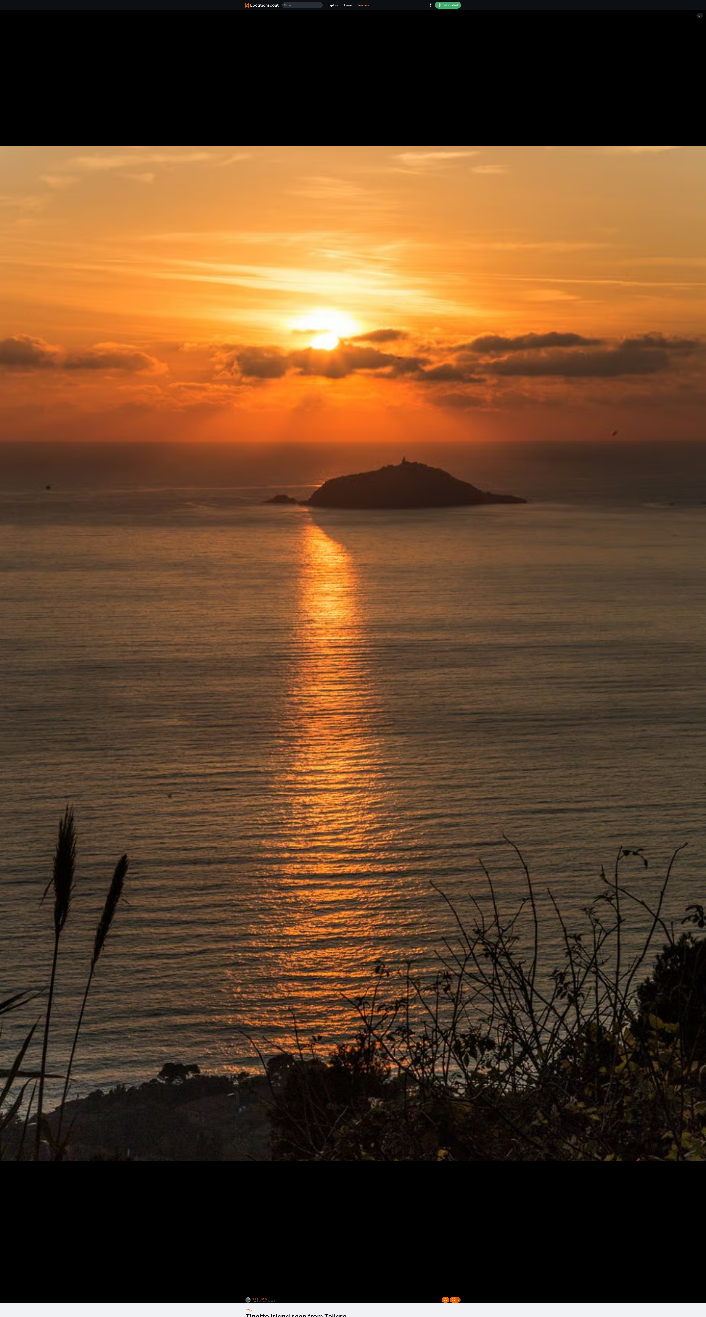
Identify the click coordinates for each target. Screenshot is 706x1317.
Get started (450, 5)
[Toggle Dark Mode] (430, 5)
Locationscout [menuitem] (262, 5)
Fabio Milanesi (260, 1298)
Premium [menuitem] (363, 5)
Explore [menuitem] (333, 5)
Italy (248, 1310)
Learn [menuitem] (348, 5)
